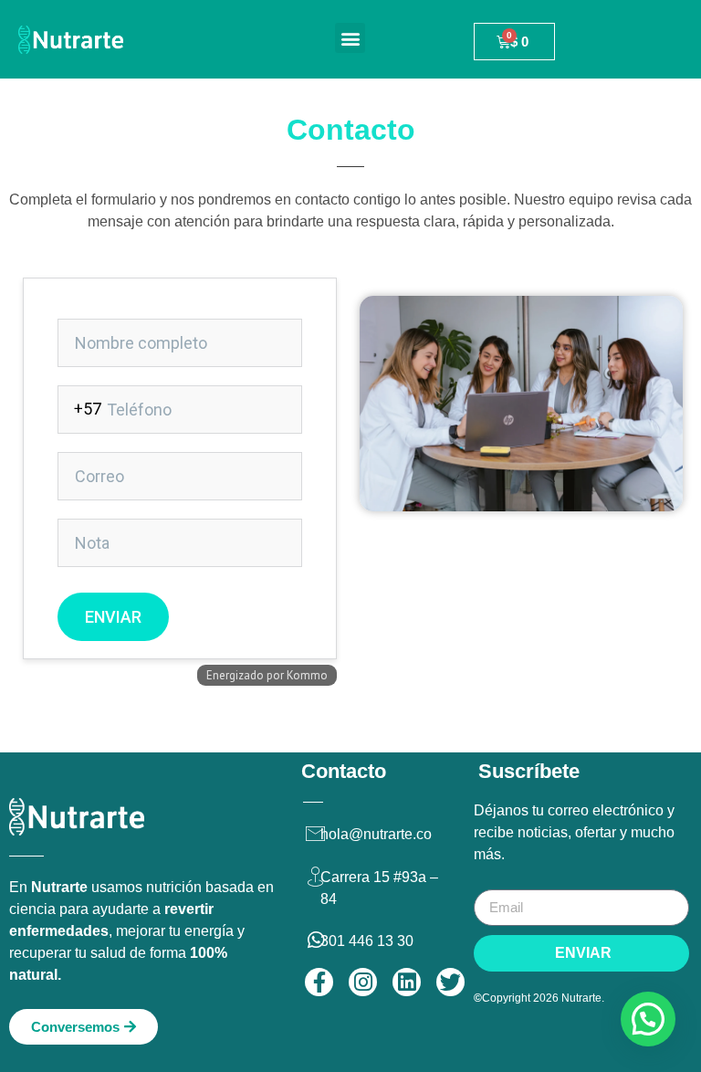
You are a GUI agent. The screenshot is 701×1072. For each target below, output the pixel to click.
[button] (350, 38)
